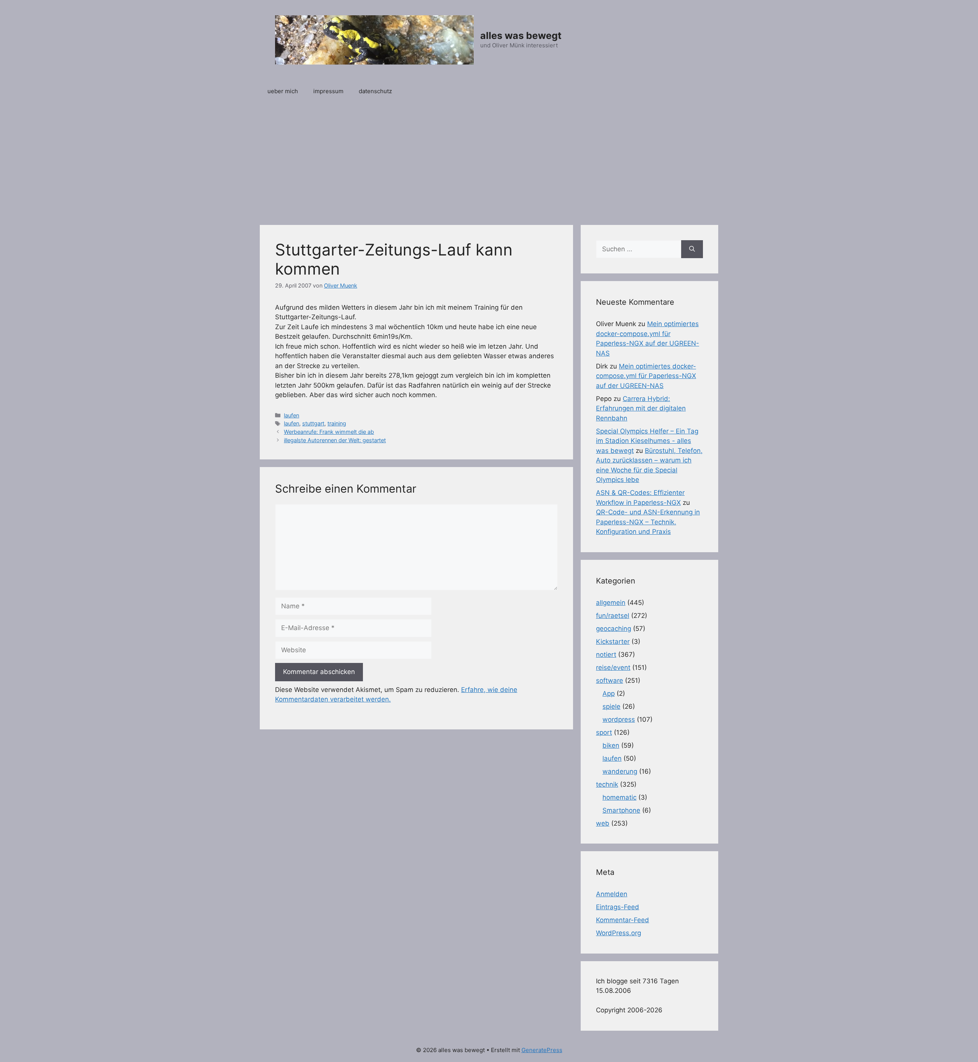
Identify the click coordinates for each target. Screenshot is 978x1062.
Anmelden (611, 894)
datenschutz (375, 91)
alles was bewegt (521, 35)
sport (604, 732)
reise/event (613, 667)
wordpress (618, 719)
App (608, 693)
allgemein (610, 602)
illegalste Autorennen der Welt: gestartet (335, 440)
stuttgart (313, 423)
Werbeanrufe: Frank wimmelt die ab (329, 431)
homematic (619, 797)
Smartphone (621, 810)
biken (610, 745)
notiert (606, 654)
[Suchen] (692, 249)
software (609, 680)
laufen (291, 415)
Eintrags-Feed (617, 907)
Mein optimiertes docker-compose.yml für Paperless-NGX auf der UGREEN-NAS (646, 376)
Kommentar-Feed (622, 920)
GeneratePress (541, 1050)
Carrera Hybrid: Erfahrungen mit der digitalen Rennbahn (641, 408)
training (336, 423)
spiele (611, 706)
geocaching (613, 628)
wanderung (619, 771)
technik (607, 784)
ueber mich (282, 91)
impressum (328, 91)
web (602, 823)
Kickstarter (613, 641)
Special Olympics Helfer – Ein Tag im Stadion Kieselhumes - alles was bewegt (647, 440)
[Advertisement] (489, 160)
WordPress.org (618, 933)
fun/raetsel (612, 615)
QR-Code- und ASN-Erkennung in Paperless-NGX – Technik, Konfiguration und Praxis (648, 521)
